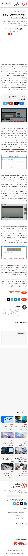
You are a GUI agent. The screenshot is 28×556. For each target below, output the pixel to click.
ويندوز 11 (11, 440)
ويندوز (12, 471)
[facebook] (21, 103)
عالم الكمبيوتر (8, 550)
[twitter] (16, 103)
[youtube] (10, 103)
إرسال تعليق (21, 333)
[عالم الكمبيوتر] (20, 4)
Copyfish (19, 128)
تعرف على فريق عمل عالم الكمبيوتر (16, 512)
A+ (11, 34)
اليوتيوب (15, 11)
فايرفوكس (8, 151)
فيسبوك (11, 424)
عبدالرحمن (17, 29)
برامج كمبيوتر (24, 456)
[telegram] (5, 103)
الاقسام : (25, 496)
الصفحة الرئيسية (23, 11)
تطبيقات (25, 440)
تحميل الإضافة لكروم (17, 151)
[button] (19, 299)
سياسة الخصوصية (20, 518)
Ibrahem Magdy (20, 554)
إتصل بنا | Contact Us (19, 515)
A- (9, 34)
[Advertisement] (14, 51)
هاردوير (25, 424)
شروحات (11, 292)
